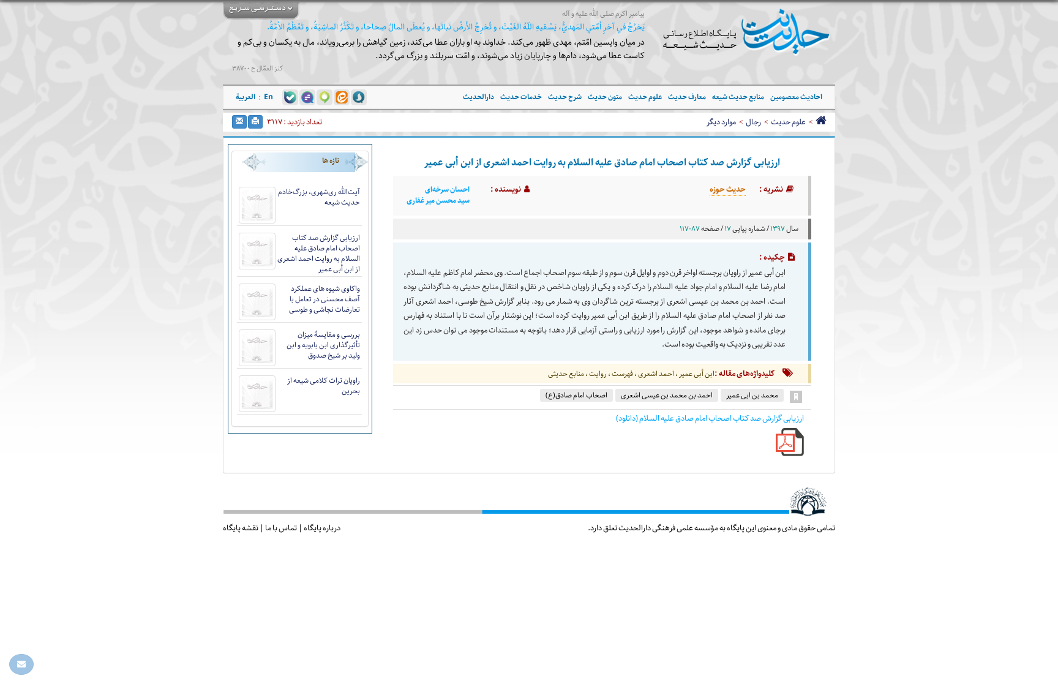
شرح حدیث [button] (565, 97)
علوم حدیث (788, 122)
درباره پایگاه (322, 528)
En (268, 97)
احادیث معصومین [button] (796, 97)
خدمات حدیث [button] (521, 97)
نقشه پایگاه (240, 528)
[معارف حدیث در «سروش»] (359, 97)
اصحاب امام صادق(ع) (576, 395)
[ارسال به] (239, 122)
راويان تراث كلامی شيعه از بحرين (323, 386)
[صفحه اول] (821, 122)
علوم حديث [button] (645, 97)
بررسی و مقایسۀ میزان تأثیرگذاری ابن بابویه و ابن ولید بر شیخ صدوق (323, 345)
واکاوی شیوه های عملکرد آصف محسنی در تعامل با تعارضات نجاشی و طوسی (324, 299)
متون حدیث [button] (605, 97)
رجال (753, 122)
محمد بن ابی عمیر (752, 395)
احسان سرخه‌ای (447, 189)
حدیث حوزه (728, 189)
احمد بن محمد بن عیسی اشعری (667, 395)
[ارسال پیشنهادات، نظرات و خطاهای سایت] (21, 664)
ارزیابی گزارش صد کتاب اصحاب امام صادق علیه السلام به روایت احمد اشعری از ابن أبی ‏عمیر (318, 253)
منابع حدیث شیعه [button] (738, 97)
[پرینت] (255, 122)
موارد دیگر (721, 122)
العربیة (245, 97)
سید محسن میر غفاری (438, 200)
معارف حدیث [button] (687, 97)
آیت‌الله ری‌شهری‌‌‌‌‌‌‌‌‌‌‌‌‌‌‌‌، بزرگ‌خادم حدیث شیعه (319, 197)
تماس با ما (281, 528)
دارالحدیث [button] (478, 97)
